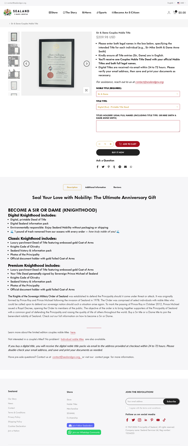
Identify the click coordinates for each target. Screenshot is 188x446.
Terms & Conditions (16, 412)
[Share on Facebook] (97, 166)
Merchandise (72, 408)
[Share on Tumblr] (114, 166)
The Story (71, 12)
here (72, 332)
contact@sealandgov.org (16, 3)
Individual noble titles (72, 339)
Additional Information (95, 187)
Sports (103, 12)
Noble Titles (72, 404)
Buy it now (118, 152)
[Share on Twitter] (103, 166)
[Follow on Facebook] (127, 420)
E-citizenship (72, 417)
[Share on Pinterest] (108, 166)
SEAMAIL (71, 413)
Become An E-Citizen (126, 12)
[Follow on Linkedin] (145, 420)
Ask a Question (105, 160)
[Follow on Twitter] (133, 420)
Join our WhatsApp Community (86, 432)
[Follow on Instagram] (139, 420)
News (88, 12)
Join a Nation (13, 430)
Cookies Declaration (17, 426)
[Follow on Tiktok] (164, 420)
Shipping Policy (15, 421)
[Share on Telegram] (120, 166)
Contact (11, 407)
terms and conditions (151, 408)
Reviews (117, 187)
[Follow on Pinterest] (151, 420)
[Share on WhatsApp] (131, 166)
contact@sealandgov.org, (66, 356)
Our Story (12, 398)
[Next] (87, 64)
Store (54, 12)
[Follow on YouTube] (158, 420)
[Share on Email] (125, 166)
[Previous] (26, 64)
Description (72, 187)
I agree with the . (145, 408)
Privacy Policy (14, 417)
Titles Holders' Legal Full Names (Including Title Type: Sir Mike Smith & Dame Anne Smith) (136, 116)
